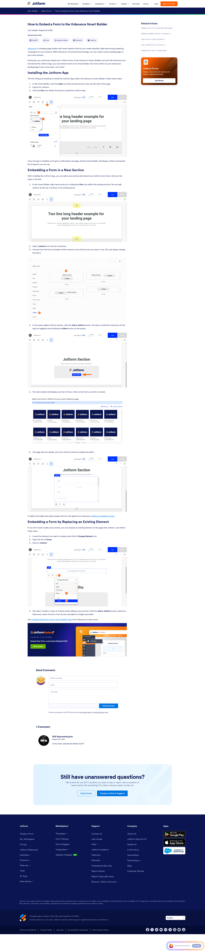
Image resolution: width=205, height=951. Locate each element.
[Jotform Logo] (36, 3)
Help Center (86, 793)
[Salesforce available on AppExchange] (174, 850)
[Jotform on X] (152, 929)
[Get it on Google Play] (174, 834)
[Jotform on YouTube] (179, 929)
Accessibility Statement (78, 930)
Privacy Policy (86, 712)
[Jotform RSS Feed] (170, 929)
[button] (171, 945)
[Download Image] (123, 153)
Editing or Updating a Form (103, 516)
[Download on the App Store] (174, 842)
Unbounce (32, 48)
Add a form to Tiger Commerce (153, 39)
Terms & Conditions (28, 930)
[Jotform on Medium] (161, 929)
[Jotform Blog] (165, 929)
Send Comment (108, 706)
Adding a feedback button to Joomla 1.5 (156, 33)
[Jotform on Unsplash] (183, 929)
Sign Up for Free (169, 4)
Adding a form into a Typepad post (154, 50)
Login (156, 4)
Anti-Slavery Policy (100, 930)
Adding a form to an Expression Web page (156, 28)
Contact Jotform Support (112, 793)
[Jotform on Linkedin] (156, 929)
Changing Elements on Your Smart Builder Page (51, 619)
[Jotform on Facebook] (147, 929)
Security (60, 930)
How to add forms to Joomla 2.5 (153, 45)
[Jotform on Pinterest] (174, 929)
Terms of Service (99, 712)
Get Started (159, 81)
